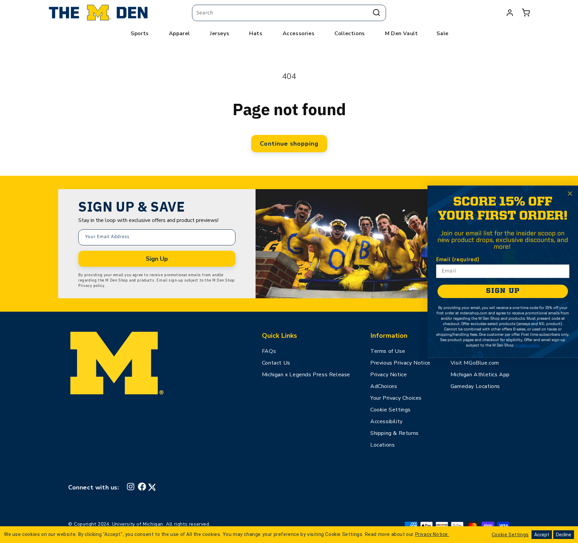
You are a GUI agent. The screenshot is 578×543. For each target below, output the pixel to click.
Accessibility (386, 421)
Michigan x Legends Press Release (306, 374)
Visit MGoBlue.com (475, 363)
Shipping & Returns (394, 433)
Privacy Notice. (432, 534)
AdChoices (383, 386)
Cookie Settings (390, 409)
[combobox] (289, 12)
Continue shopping (289, 144)
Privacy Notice (388, 374)
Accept (541, 534)
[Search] (376, 12)
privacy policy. (527, 345)
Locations (382, 445)
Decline (563, 534)
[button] (526, 13)
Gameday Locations (475, 386)
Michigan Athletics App (480, 374)
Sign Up (157, 259)
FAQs (269, 351)
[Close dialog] (570, 193)
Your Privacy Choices (396, 398)
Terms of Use (387, 351)
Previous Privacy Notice (400, 363)
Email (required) (457, 259)
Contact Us (276, 363)
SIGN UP (503, 291)
